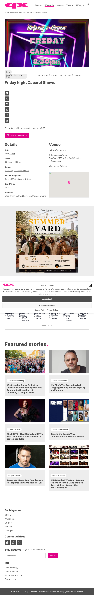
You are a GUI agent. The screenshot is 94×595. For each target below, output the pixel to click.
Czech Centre (38, 317)
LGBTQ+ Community (16, 381)
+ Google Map (55, 161)
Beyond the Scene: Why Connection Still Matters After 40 (68, 435)
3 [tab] (51, 325)
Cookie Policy (40, 310)
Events (14, 12)
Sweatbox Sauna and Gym (10, 316)
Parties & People (58, 476)
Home (7, 12)
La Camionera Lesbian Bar (54, 314)
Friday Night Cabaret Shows (17, 170)
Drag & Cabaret (14, 429)
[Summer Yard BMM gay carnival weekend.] (47, 272)
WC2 (7, 187)
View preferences (47, 305)
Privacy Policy (52, 310)
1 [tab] (44, 325)
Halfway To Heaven (57, 150)
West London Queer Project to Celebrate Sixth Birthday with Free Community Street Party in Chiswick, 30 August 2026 (24, 389)
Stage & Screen (14, 476)
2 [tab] (48, 325)
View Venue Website (58, 166)
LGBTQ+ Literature (59, 381)
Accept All (47, 299)
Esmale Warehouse (25, 319)
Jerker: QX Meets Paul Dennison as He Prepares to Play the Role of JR (25, 481)
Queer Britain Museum (68, 314)
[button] (90, 285)
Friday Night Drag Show (83, 314)
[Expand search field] (88, 5)
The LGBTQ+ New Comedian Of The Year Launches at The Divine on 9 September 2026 (25, 436)
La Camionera (54, 317)
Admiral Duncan (83, 317)
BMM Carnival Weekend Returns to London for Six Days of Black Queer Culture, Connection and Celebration (67, 484)
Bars (20, 12)
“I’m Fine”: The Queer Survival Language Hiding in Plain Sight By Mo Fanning (68, 387)
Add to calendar (17, 135)
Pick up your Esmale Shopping (24, 315)
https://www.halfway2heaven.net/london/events (25, 196)
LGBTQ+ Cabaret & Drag (14, 76)
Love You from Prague (39, 314)
